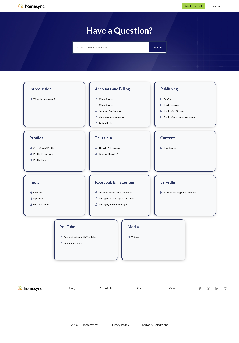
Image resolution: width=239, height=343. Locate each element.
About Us (106, 288)
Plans (140, 288)
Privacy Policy (119, 325)
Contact (174, 288)
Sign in (216, 5)
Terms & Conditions (154, 325)
